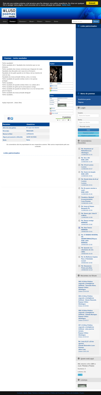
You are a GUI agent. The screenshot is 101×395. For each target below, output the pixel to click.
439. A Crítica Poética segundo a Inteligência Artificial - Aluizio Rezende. (87, 298)
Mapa (29, 393)
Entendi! (92, 3)
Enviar (53, 108)
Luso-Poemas (86, 201)
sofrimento (30, 134)
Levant (83, 261)
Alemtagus (85, 152)
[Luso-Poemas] (12, 13)
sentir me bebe (31, 137)
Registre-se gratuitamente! (88, 135)
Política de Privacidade (58, 393)
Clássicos (22, 21)
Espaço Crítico (83, 287)
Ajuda (25, 393)
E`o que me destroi (32, 127)
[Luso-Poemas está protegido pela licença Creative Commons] (82, 385)
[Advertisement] (18, 40)
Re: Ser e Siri (85, 158)
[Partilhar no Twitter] (12, 118)
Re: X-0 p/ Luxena (87, 165)
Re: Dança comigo (87, 220)
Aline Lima (82, 349)
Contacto (19, 393)
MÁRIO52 (84, 222)
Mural (31, 21)
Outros (47, 21)
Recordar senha (85, 126)
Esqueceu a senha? (88, 133)
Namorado (30, 131)
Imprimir (54, 110)
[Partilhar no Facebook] (9, 118)
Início (5, 21)
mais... (80, 374)
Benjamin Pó (85, 208)
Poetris (82, 393)
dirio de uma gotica (9, 128)
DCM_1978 (84, 160)
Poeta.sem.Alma (86, 268)
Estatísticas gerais (84, 99)
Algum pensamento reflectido (13, 137)
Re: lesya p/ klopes (87, 206)
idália (83, 252)
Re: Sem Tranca (86, 227)
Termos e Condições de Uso (41, 393)
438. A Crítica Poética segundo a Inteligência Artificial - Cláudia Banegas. (88, 312)
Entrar (56, 21)
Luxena (83, 167)
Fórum (39, 21)
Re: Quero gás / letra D (89, 213)
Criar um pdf (55, 113)
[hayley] (61, 74)
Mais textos (54, 85)
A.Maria (83, 215)
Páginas (81, 102)
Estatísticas (55, 90)
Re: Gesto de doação (88, 172)
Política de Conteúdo (72, 393)
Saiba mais (66, 5)
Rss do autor (54, 88)
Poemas (12, 21)
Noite (4, 140)
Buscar (96, 21)
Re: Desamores (86, 266)
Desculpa (6, 131)
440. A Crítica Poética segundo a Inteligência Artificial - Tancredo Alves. (87, 283)
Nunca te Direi (7, 134)
